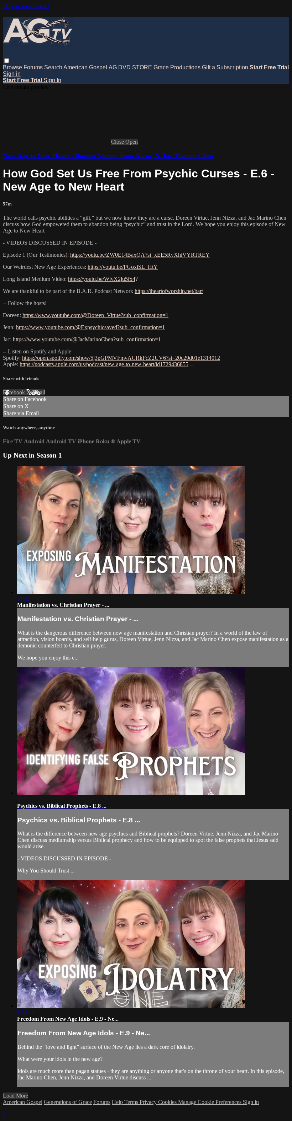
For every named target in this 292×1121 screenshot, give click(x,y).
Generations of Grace (68, 1102)
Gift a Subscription (225, 67)
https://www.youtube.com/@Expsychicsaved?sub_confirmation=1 (90, 327)
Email (38, 392)
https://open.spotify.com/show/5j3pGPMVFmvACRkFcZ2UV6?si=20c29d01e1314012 (121, 358)
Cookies (168, 1102)
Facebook (14, 392)
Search (53, 67)
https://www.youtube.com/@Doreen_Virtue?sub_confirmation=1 (95, 315)
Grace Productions (176, 67)
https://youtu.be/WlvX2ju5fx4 (101, 279)
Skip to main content (26, 6)
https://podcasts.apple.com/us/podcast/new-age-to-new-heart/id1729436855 (104, 364)
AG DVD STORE (130, 67)
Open (131, 142)
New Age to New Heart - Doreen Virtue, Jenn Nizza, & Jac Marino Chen (108, 155)
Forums (34, 67)
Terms (132, 1102)
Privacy (149, 1102)
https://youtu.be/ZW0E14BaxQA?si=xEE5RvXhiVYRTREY (140, 255)
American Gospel (85, 67)
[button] (6, 60)
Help (118, 1102)
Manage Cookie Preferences (210, 1102)
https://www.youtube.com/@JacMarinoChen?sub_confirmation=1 (87, 339)
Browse (13, 67)
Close (118, 142)
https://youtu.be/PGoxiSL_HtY (123, 267)
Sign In (52, 80)
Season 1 (49, 455)
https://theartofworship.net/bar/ (169, 291)
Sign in (12, 74)
